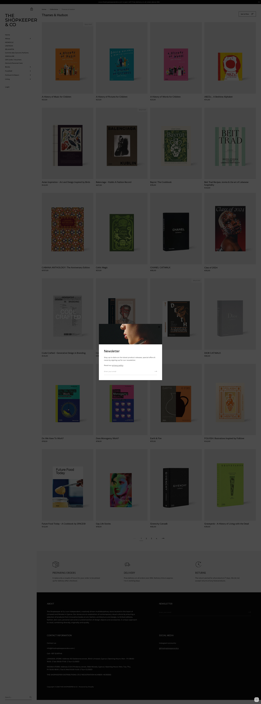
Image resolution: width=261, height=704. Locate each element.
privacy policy (117, 365)
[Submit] (156, 372)
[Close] (159, 327)
